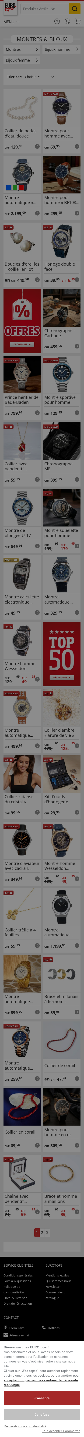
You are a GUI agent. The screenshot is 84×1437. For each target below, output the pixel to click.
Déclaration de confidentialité (25, 1426)
